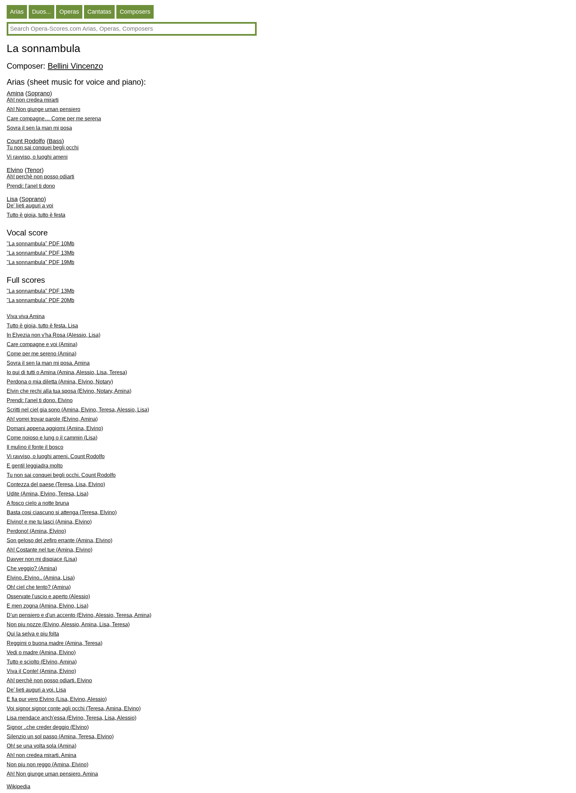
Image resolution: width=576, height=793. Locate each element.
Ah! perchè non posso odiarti (40, 176)
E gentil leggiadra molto (35, 466)
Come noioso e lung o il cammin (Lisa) (52, 438)
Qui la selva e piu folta (33, 634)
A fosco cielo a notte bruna (38, 503)
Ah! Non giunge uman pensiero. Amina (52, 774)
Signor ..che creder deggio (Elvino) (48, 727)
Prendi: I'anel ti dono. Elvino (40, 400)
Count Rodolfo (26, 141)
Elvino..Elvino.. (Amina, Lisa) (41, 578)
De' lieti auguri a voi (30, 205)
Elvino (15, 170)
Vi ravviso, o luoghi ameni (37, 157)
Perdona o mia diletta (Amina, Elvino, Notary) (60, 381)
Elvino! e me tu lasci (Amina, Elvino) (49, 522)
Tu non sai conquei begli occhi (43, 147)
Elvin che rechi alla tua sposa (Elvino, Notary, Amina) (69, 391)
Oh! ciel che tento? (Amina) (39, 587)
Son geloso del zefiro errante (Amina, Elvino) (59, 540)
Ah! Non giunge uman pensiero (43, 109)
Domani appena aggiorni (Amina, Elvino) (55, 428)
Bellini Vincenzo (75, 65)
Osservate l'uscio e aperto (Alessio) (48, 596)
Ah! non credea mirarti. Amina (41, 755)
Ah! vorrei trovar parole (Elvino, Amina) (52, 419)
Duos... (41, 11)
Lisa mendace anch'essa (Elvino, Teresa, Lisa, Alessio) (71, 718)
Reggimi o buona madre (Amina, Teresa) (54, 643)
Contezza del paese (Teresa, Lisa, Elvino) (56, 484)
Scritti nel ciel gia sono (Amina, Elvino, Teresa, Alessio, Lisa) (78, 410)
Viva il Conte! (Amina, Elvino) (41, 671)
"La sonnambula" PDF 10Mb (40, 243)
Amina (15, 93)
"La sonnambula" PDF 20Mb (40, 300)
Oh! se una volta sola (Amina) (41, 746)
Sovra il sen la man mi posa (39, 128)
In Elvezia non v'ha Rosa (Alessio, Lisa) (53, 335)
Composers (135, 11)
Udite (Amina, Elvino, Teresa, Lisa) (47, 494)
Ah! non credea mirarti (33, 100)
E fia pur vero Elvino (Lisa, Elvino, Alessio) (57, 699)
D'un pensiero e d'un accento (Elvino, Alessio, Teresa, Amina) (79, 615)
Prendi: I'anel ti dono (31, 186)
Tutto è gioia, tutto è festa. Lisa (42, 325)
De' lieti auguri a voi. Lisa (36, 690)
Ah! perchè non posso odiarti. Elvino (49, 680)
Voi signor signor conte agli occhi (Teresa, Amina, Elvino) (74, 708)
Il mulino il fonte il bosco (35, 447)
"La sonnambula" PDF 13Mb (40, 253)
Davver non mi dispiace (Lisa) (42, 559)
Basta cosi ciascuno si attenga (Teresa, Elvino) (62, 512)
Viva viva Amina (26, 316)
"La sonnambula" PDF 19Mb (40, 262)
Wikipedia (18, 786)
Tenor (34, 170)
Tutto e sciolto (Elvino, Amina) (42, 662)
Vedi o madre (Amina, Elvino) (41, 652)
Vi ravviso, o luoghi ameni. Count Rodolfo (56, 456)
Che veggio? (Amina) (32, 568)
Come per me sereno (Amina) (41, 353)
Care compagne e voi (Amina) (42, 344)
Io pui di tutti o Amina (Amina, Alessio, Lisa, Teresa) (67, 372)
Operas (69, 11)
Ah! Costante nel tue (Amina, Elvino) (49, 550)
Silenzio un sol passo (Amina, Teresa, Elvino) (60, 736)
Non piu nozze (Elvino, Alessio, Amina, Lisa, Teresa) (68, 624)
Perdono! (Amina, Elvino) (36, 531)
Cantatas (99, 11)
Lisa (12, 199)
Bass (55, 141)
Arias (17, 11)
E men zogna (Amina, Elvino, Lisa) (47, 606)
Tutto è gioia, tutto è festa (36, 215)
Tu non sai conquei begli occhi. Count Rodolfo (61, 475)
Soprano (38, 93)
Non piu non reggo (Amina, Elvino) (47, 764)
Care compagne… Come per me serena (54, 118)
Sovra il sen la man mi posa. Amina (48, 363)
